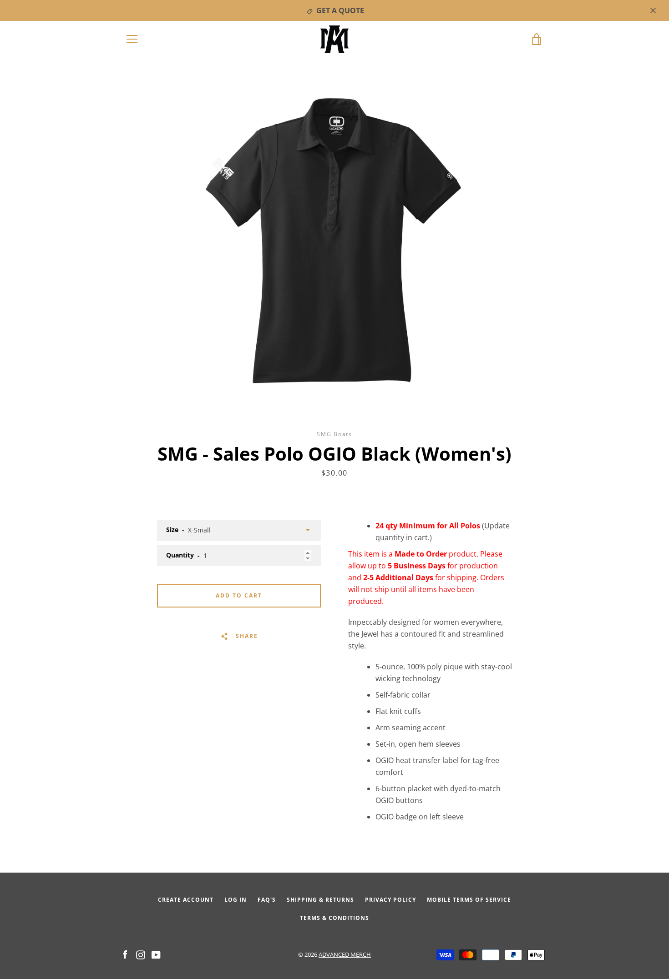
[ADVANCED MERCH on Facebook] (125, 954)
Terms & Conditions (334, 918)
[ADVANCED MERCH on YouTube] (156, 954)
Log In (235, 900)
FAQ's (267, 900)
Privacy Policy (390, 900)
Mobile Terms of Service (469, 900)
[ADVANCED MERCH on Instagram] (140, 954)
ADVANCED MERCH (345, 954)
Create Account (185, 900)
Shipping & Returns (320, 900)
